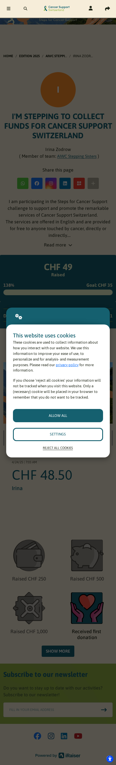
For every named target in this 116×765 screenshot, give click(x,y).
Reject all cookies (58, 448)
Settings (58, 434)
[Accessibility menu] (109, 758)
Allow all (58, 415)
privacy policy (67, 365)
